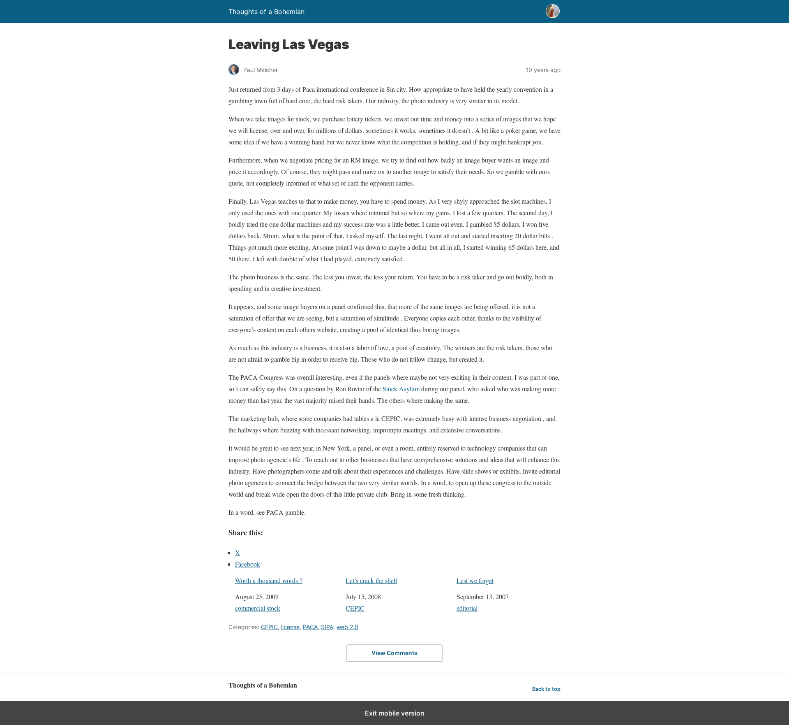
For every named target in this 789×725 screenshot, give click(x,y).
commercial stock (257, 608)
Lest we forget (475, 580)
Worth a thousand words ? (268, 580)
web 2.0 (347, 626)
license (290, 626)
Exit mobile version (394, 713)
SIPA (327, 626)
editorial (467, 608)
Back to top (546, 689)
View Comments (394, 652)
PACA (310, 626)
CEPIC (355, 608)
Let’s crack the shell (371, 580)
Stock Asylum (401, 388)
